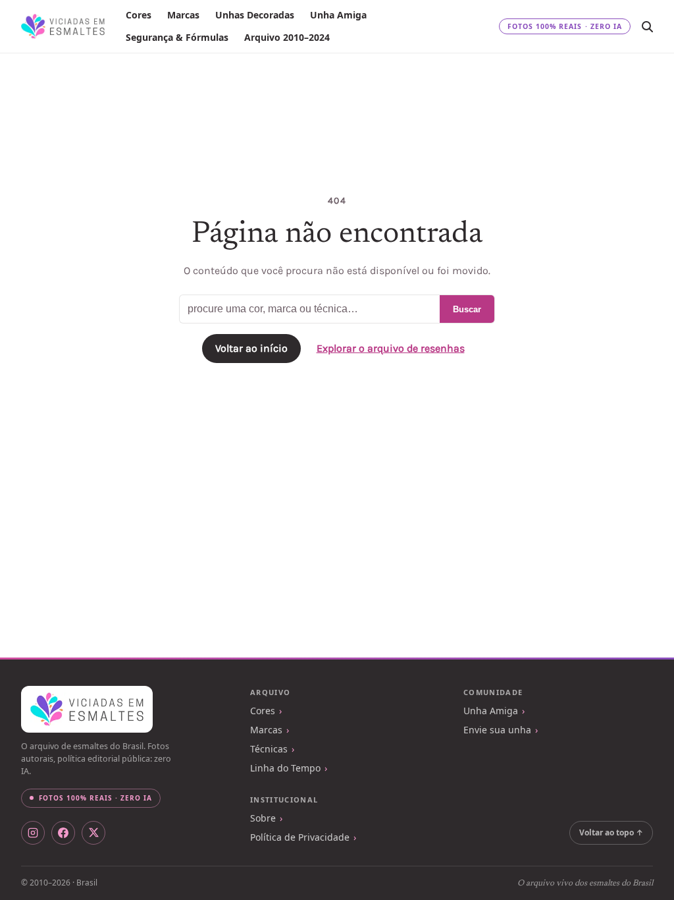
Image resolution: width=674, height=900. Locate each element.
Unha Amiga (338, 15)
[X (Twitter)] (93, 833)
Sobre (263, 818)
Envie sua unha (497, 729)
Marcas (183, 15)
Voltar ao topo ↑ (611, 832)
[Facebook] (63, 833)
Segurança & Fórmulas (177, 37)
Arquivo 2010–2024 (287, 37)
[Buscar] (647, 26)
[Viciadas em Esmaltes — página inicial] (87, 709)
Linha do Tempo (285, 768)
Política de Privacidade (300, 837)
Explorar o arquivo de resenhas (391, 348)
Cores (138, 15)
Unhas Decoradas (254, 15)
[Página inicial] (63, 26)
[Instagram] (33, 833)
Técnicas (269, 749)
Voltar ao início (251, 348)
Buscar (467, 309)
